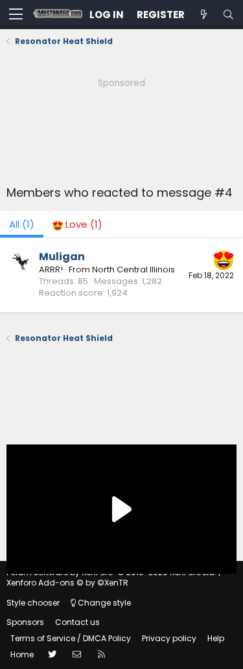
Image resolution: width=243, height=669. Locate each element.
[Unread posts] (203, 15)
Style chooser (33, 602)
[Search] (228, 15)
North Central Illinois (133, 269)
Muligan (62, 256)
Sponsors (25, 622)
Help (215, 638)
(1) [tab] (21, 224)
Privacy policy (169, 638)
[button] (16, 15)
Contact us (77, 622)
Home (22, 654)
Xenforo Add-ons (67, 582)
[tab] (77, 224)
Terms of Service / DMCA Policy (70, 638)
